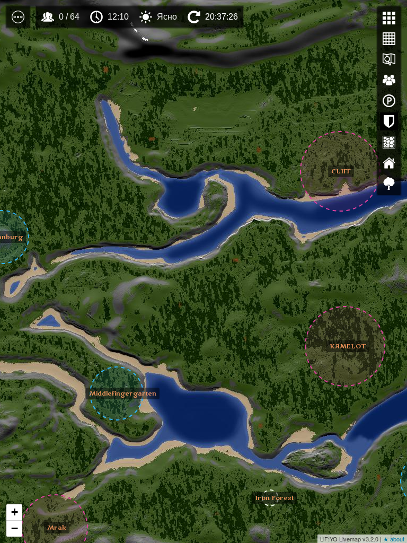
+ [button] (14, 512)
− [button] (14, 528)
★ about (393, 539)
